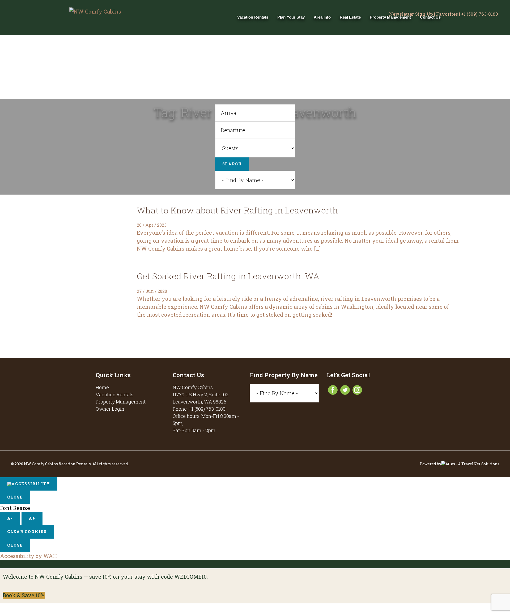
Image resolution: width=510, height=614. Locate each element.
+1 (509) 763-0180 (479, 14)
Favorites (447, 14)
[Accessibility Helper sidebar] (28, 484)
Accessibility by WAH (28, 555)
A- (10, 518)
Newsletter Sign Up (411, 14)
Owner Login (110, 409)
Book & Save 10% (24, 595)
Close (15, 497)
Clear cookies (27, 531)
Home (102, 387)
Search (232, 163)
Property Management (121, 401)
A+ (32, 518)
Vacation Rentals (114, 394)
